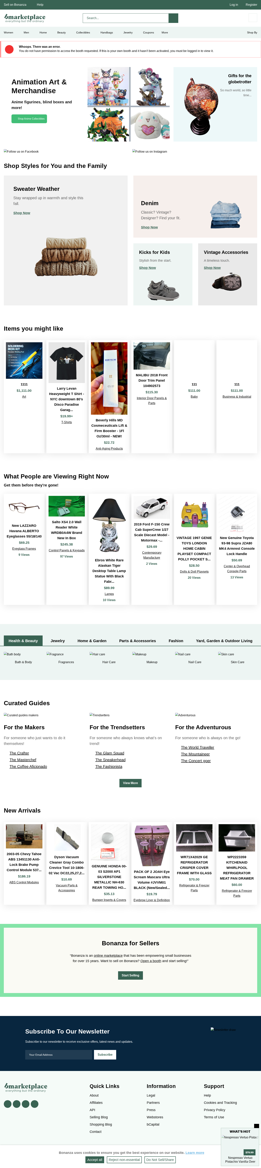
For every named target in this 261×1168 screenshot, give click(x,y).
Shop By (252, 32)
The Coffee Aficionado (28, 766)
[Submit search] (173, 18)
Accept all (94, 1160)
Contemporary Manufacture (151, 555)
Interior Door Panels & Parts (152, 401)
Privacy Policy (214, 1110)
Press (151, 1110)
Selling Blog (99, 1117)
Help (40, 4)
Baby (194, 396)
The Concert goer (196, 761)
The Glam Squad (109, 753)
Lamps (109, 594)
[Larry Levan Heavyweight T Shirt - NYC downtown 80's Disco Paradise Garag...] (67, 396)
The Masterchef (23, 760)
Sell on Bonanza (15, 4)
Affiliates (96, 1103)
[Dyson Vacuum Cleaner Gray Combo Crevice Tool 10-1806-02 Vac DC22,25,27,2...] (67, 863)
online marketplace (108, 956)
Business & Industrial (237, 396)
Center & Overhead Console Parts (237, 569)
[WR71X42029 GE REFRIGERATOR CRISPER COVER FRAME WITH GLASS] (194, 863)
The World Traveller (197, 747)
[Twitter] (16, 1104)
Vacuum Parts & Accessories (67, 888)
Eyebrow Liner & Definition (152, 900)
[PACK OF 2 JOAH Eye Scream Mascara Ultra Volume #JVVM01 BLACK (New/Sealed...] (152, 863)
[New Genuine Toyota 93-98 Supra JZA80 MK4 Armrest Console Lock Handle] (237, 549)
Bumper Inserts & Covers (109, 900)
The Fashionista (108, 766)
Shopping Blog (101, 1124)
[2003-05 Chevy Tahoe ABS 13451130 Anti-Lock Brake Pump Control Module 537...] (24, 863)
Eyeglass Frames (24, 548)
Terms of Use (214, 1117)
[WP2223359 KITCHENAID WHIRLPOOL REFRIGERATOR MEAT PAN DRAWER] (237, 863)
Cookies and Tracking (220, 1103)
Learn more (195, 1153)
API (92, 1110)
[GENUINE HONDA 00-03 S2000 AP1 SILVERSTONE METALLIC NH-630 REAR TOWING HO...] (109, 863)
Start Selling (130, 975)
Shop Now (21, 213)
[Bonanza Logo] (25, 18)
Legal (151, 1095)
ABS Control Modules (24, 882)
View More (130, 783)
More (165, 32)
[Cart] (253, 17)
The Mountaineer (195, 754)
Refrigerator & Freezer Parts (194, 888)
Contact (95, 1132)
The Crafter (19, 753)
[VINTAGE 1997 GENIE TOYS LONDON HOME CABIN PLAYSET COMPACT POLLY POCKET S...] (194, 549)
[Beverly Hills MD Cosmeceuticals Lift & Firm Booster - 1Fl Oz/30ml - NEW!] (109, 396)
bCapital (153, 1124)
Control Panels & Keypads (67, 550)
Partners (153, 1103)
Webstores (155, 1117)
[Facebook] (7, 1104)
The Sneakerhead (110, 760)
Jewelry (128, 32)
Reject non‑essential (124, 1160)
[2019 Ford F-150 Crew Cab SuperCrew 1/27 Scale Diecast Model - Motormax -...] (152, 549)
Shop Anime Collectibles (31, 118)
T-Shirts (66, 422)
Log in (234, 4)
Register (251, 4)
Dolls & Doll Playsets (194, 571)
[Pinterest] (25, 1104)
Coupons (148, 32)
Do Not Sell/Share (160, 1160)
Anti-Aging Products (109, 448)
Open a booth (150, 961)
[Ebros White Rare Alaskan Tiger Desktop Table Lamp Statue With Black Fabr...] (109, 549)
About (94, 1095)
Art (24, 396)
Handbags (107, 32)
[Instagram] (34, 1104)
